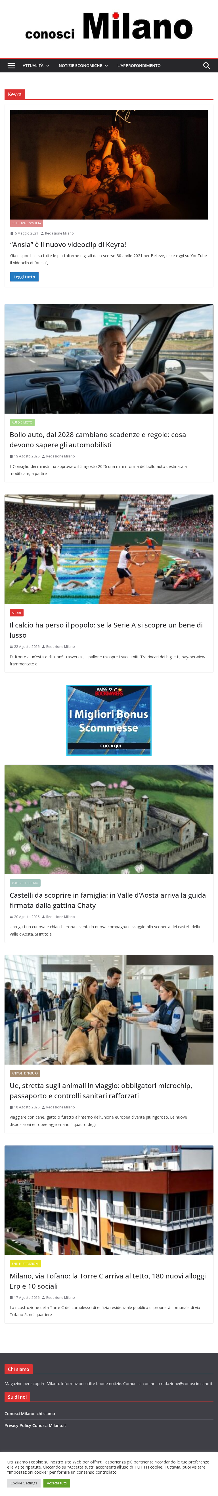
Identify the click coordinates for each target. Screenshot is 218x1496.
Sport (16, 613)
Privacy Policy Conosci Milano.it (35, 1425)
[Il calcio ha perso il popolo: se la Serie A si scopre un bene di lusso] (109, 549)
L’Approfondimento (139, 65)
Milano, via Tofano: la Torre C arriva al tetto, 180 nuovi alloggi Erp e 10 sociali (108, 1281)
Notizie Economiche (80, 65)
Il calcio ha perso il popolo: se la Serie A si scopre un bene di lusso (106, 630)
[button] (46, 66)
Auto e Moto (22, 422)
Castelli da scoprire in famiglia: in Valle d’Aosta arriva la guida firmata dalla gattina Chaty (108, 900)
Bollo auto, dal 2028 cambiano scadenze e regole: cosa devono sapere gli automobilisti (98, 439)
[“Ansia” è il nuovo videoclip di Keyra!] (109, 165)
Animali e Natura (25, 1073)
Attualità (33, 65)
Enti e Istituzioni (25, 1264)
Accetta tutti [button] (57, 1483)
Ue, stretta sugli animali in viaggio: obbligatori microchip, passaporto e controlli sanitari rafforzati (101, 1090)
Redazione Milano (59, 233)
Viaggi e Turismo (25, 883)
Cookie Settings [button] (24, 1483)
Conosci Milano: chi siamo (30, 1413)
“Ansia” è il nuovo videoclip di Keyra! (68, 244)
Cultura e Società (26, 223)
